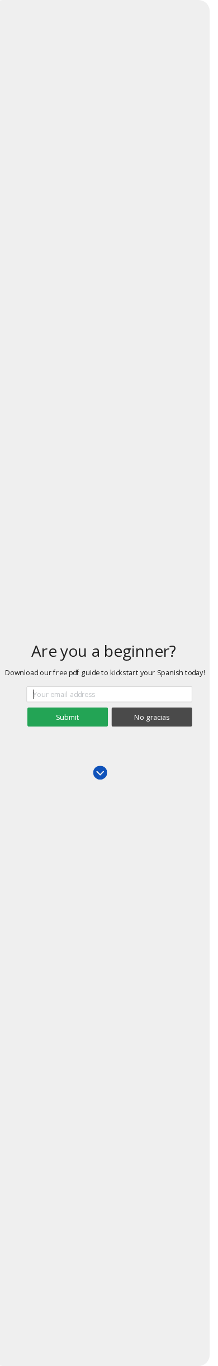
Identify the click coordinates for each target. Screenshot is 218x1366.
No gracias (151, 717)
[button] (103, 651)
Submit (67, 717)
